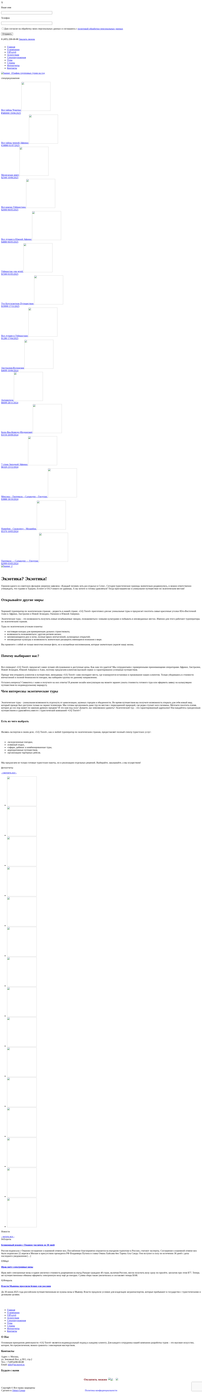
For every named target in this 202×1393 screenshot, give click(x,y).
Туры (9, 60)
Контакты (12, 68)
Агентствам (13, 55)
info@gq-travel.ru (16, 1364)
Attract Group (18, 1390)
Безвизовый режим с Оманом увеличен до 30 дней (28, 1245)
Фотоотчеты (13, 65)
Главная (11, 47)
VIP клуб (11, 52)
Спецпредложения (16, 57)
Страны (11, 63)
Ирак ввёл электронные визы (17, 1267)
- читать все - (7, 1236)
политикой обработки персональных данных (100, 28)
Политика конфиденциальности (101, 1390)
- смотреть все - (9, 772)
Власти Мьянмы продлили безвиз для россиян (26, 1286)
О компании (13, 49)
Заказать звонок (27, 39)
